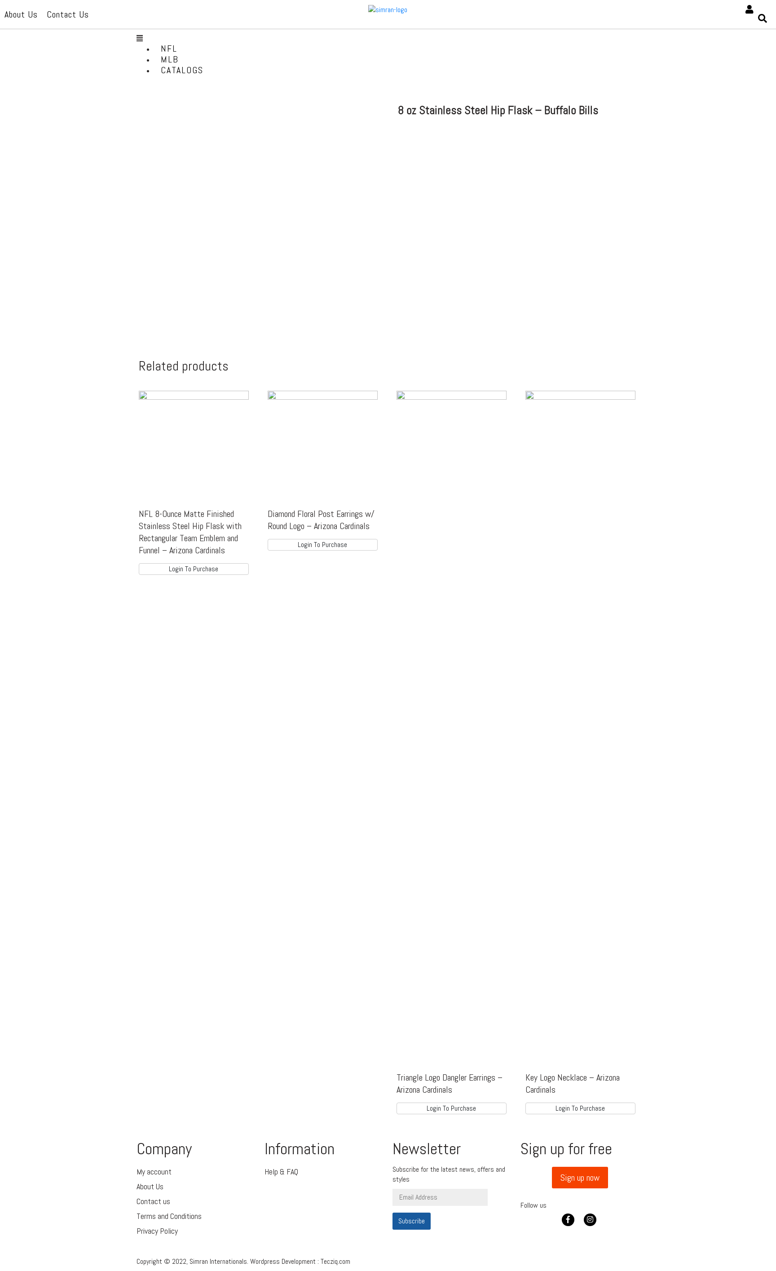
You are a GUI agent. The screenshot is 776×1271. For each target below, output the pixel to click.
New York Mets (190, 285)
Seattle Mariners (193, 382)
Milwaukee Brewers (198, 264)
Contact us (153, 1201)
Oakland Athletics (195, 307)
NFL (169, 48)
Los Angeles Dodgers (180, 236)
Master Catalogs (193, 80)
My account (154, 1171)
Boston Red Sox (191, 113)
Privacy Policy (157, 1231)
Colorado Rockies (194, 177)
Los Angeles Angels (197, 221)
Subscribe (411, 1221)
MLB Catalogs (187, 102)
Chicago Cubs (186, 124)
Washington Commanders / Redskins (182, 469)
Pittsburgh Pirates (197, 339)
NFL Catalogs (186, 91)
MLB (170, 59)
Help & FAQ (281, 1171)
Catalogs (182, 70)
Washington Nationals (180, 441)
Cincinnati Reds (190, 145)
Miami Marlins (187, 253)
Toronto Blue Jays (196, 425)
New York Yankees (197, 296)
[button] (580, 1177)
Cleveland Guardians (176, 161)
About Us (150, 1186)
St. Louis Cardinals (197, 393)
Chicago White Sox (197, 134)
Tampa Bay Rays (192, 404)
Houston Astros (191, 199)
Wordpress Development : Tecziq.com (300, 1261)
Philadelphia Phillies (181, 323)
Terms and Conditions (169, 1216)
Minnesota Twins (193, 274)
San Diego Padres (194, 350)
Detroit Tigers (188, 188)
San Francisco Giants (184, 366)
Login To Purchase (193, 569)
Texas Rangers (189, 415)
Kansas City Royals (198, 210)
